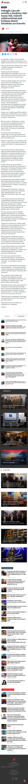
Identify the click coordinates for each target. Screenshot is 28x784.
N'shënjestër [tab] (21, 316)
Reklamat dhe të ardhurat (14, 773)
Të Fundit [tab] (7, 316)
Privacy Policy (14, 774)
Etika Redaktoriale (14, 771)
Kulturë (4, 7)
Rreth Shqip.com (14, 770)
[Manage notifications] (24, 781)
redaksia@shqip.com (14, 765)
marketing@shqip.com (10, 766)
